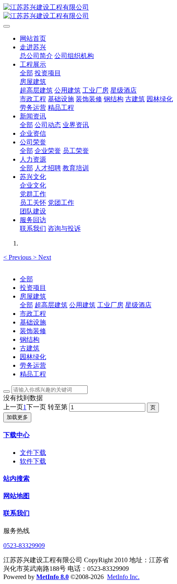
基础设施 (33, 322)
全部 (26, 73)
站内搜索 (16, 478)
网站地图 (16, 495)
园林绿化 (33, 356)
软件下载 (33, 461)
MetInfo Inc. (123, 576)
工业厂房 (110, 304)
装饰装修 (33, 330)
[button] (18, 257)
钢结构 (30, 339)
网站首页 (33, 38)
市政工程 (33, 313)
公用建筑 (82, 304)
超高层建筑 (51, 304)
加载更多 (17, 417)
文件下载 (33, 452)
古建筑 (30, 348)
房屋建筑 (33, 296)
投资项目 (33, 287)
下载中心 (16, 434)
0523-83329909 (24, 545)
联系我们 (16, 513)
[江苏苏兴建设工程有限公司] (88, 12)
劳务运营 (33, 365)
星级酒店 (138, 304)
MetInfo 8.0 (52, 576)
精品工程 (33, 374)
